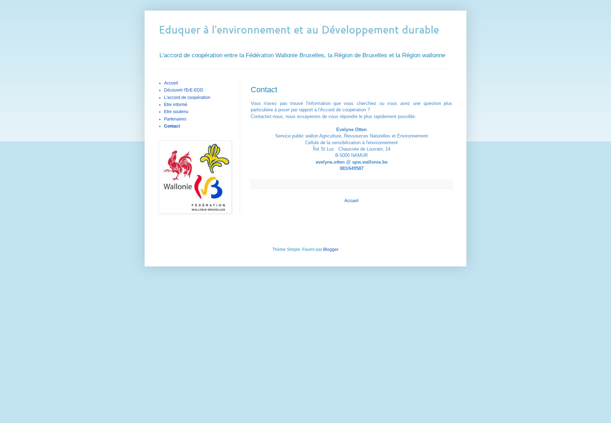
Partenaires (175, 119)
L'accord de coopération (187, 97)
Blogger (330, 249)
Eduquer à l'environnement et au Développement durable (299, 29)
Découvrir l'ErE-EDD (183, 90)
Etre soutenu (176, 111)
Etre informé (175, 104)
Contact (172, 126)
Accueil (351, 200)
